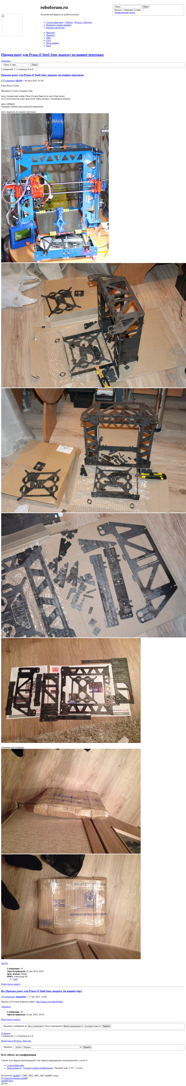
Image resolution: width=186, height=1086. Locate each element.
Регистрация (52, 43)
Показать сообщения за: (15, 1026)
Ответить (5, 61)
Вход (48, 45)
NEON (19, 80)
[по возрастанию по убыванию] (97, 1026)
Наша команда (14, 1068)
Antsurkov (21, 997)
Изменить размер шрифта (58, 25)
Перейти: (8, 1047)
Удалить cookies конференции (38, 1068)
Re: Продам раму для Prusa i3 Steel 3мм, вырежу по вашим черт (41, 991)
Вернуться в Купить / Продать (16, 1041)
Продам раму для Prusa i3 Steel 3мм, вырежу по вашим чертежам (52, 55)
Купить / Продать (83, 22)
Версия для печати (55, 27)
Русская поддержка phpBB (14, 1078)
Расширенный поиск (125, 12)
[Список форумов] (12, 35)
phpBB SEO (7, 1081)
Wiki (48, 38)
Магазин (50, 32)
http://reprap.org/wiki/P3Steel (49, 1001)
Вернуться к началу (10, 984)
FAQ (48, 40)
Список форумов (54, 22)
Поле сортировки (54, 1026)
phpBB (16, 1075)
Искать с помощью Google (128, 10)
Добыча (69, 22)
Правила (50, 35)
